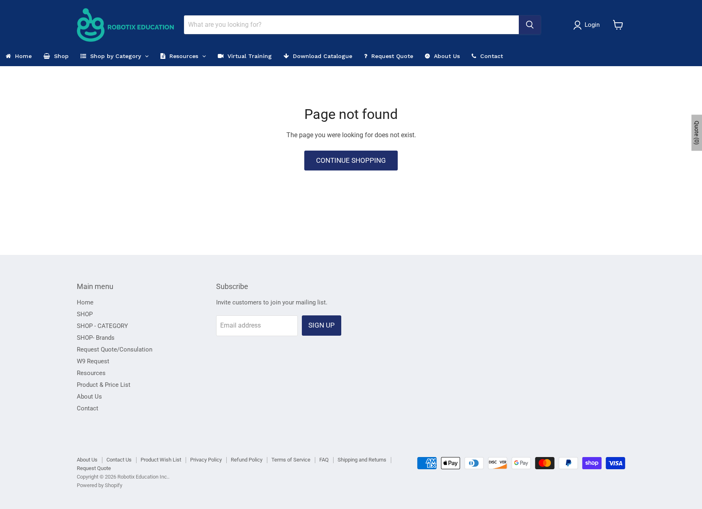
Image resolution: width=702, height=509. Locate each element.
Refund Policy (246, 460)
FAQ (324, 460)
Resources (91, 373)
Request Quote (94, 468)
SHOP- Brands (96, 337)
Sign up (321, 325)
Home (85, 302)
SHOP (85, 314)
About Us (89, 396)
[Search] (530, 24)
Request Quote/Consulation (114, 349)
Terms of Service (290, 460)
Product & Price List (103, 384)
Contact (87, 408)
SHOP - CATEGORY (102, 326)
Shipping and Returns (362, 460)
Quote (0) (696, 133)
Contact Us (119, 460)
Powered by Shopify (99, 485)
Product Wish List (161, 460)
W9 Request (93, 361)
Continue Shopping (351, 160)
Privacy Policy (206, 460)
